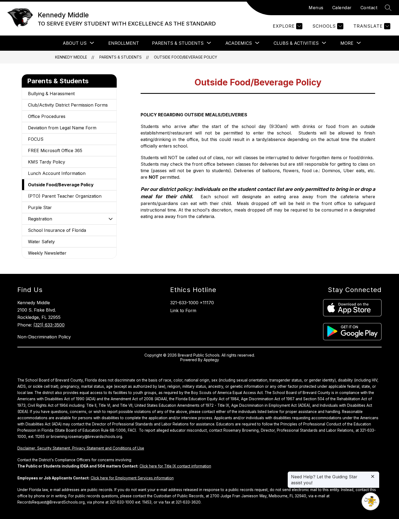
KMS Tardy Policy (46, 162)
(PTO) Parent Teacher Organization (65, 196)
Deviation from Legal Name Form (62, 127)
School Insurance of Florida (57, 230)
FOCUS (35, 139)
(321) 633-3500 (49, 325)
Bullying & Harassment (51, 93)
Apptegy (211, 359)
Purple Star (40, 207)
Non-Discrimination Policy (44, 336)
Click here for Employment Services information (132, 478)
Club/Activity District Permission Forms (68, 105)
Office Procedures (46, 116)
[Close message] (373, 477)
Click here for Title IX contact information (175, 466)
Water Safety (41, 241)
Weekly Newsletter (47, 253)
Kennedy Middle (71, 57)
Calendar (342, 7)
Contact (369, 7)
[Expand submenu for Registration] (110, 218)
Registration (40, 219)
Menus (316, 7)
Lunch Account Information (57, 173)
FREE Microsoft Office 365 (55, 150)
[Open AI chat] (370, 501)
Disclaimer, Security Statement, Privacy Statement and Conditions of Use (80, 448)
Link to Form (183, 310)
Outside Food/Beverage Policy (185, 57)
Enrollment (123, 43)
